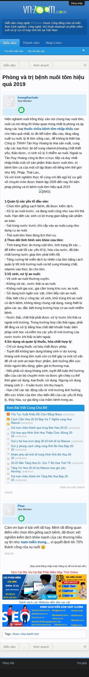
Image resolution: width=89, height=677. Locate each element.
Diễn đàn (9, 43)
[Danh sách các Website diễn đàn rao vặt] (44, 625)
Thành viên (31, 43)
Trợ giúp (82, 663)
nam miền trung (33, 542)
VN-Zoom (36, 23)
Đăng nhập (77, 3)
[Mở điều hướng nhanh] (85, 65)
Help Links (54, 43)
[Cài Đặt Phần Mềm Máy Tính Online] (44, 598)
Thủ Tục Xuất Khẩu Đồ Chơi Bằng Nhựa (36, 414)
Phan (21, 506)
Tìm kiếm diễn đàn (13, 51)
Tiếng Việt (8, 663)
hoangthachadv (28, 97)
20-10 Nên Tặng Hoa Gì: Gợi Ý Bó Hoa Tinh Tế (40, 463)
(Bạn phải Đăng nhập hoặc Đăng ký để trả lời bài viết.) (58, 566)
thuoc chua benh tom (26, 634)
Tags (8, 634)
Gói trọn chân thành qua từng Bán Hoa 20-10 (39, 427)
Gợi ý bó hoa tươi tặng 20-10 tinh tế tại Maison (40, 441)
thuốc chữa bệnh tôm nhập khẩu (48, 129)
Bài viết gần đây (36, 51)
